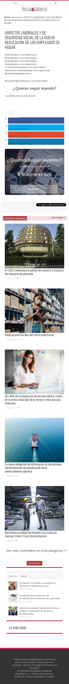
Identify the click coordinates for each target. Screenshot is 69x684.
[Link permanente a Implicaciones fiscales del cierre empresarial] (34, 310)
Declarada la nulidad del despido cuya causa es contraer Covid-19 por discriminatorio (31, 534)
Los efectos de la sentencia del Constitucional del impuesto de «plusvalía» (39, 597)
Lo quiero (12, 113)
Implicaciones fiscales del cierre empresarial (29, 335)
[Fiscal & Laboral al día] (34, 9)
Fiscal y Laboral (45, 662)
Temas (23, 576)
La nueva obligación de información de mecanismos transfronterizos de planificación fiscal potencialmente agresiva (33, 467)
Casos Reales (28, 662)
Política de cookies (24, 676)
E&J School (28, 665)
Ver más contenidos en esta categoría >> (36, 550)
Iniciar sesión (34, 563)
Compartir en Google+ (18, 136)
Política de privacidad (42, 673)
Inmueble (16, 665)
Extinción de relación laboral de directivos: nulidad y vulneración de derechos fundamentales (39, 611)
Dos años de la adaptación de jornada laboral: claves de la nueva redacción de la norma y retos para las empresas (33, 399)
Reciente (13, 576)
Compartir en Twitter (18, 129)
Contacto (50, 676)
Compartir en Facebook (19, 122)
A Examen (17, 17)
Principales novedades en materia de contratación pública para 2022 (37, 584)
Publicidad (39, 676)
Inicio (7, 17)
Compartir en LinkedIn (18, 143)
